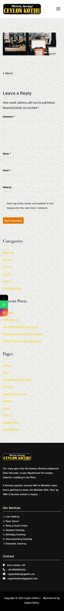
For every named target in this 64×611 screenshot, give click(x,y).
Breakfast (9, 252)
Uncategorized (12, 288)
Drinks (7, 273)
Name (7, 153)
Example (8, 312)
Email (7, 170)
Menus (7, 415)
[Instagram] (4, 312)
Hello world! (10, 319)
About (9, 73)
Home (6, 408)
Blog (6, 372)
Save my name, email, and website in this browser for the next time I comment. (30, 205)
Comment (9, 116)
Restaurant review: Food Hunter (23, 333)
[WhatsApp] (4, 304)
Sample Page (11, 422)
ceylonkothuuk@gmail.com (23, 578)
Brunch (7, 259)
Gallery (7, 400)
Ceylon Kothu (31, 598)
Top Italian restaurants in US (20, 326)
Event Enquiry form (15, 393)
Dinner (7, 266)
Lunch (6, 280)
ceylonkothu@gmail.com (21, 574)
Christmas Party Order (17, 379)
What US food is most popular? (22, 340)
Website (7, 187)
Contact (8, 386)
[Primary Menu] (58, 9)
